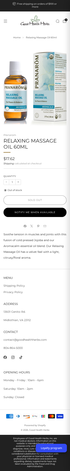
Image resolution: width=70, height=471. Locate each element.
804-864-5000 (13, 347)
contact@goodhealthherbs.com (25, 339)
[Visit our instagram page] (13, 357)
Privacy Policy (13, 292)
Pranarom (10, 135)
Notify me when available (35, 212)
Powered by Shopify (35, 425)
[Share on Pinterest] (38, 226)
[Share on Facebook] (25, 226)
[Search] (58, 21)
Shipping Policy (14, 285)
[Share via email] (45, 226)
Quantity (10, 176)
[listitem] (35, 5)
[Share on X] (32, 226)
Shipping (9, 163)
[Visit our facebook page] (5, 357)
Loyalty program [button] (51, 448)
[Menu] (5, 21)
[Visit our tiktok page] (21, 357)
